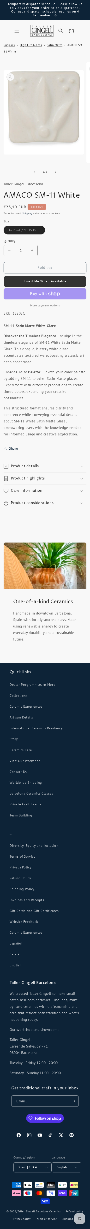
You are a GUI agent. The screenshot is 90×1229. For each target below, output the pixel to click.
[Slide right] (55, 172)
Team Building (21, 815)
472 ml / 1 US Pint (27, 231)
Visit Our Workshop (25, 761)
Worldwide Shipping (26, 782)
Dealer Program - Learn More (32, 684)
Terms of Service (23, 856)
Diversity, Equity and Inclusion (34, 845)
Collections (19, 695)
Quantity (9, 241)
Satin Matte (54, 45)
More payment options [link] (45, 305)
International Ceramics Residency (36, 728)
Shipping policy (72, 1219)
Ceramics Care (21, 750)
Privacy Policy (20, 867)
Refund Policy (20, 878)
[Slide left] (34, 172)
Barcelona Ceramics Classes (31, 793)
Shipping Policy (22, 889)
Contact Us (18, 772)
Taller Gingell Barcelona (33, 1211)
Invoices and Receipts (27, 900)
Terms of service (46, 1219)
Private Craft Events (26, 804)
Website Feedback (24, 921)
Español (16, 943)
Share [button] (13, 448)
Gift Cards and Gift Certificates (34, 911)
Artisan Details (21, 717)
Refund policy (75, 1211)
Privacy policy (22, 1219)
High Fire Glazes (31, 45)
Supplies (9, 45)
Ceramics (55, 1211)
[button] (17, 31)
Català (15, 954)
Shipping (27, 213)
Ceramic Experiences (26, 706)
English (16, 965)
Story (14, 739)
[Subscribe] (73, 1101)
